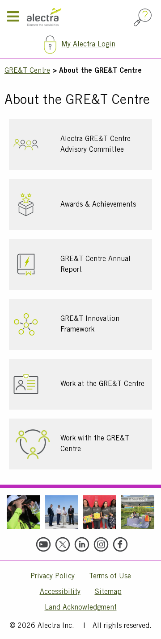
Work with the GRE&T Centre (94, 444)
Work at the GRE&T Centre (102, 384)
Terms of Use (110, 576)
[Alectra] (78, 17)
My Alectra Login (88, 44)
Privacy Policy (52, 576)
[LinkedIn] (81, 544)
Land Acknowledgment (81, 607)
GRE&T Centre (27, 71)
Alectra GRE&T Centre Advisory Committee (95, 145)
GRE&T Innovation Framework (89, 324)
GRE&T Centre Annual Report (95, 265)
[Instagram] (101, 544)
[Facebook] (120, 544)
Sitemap (108, 592)
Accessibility (60, 592)
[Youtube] (43, 544)
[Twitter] (62, 544)
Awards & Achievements (98, 204)
